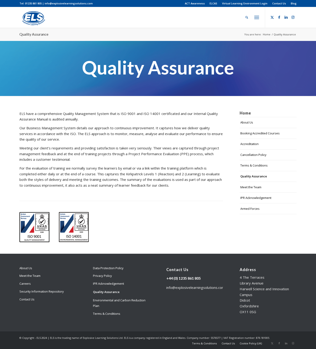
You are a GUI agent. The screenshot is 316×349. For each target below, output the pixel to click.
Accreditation (249, 144)
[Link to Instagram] (293, 17)
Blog (294, 3)
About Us (246, 122)
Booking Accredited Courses (260, 133)
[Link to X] (272, 17)
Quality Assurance (33, 34)
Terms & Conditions (254, 165)
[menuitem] (195, 3)
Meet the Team (250, 187)
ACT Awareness (195, 3)
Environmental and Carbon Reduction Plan (119, 303)
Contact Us (279, 3)
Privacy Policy (102, 276)
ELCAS (213, 3)
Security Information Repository (41, 291)
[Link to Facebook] (279, 17)
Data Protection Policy (108, 268)
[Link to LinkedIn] (286, 17)
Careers (25, 283)
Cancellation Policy (253, 155)
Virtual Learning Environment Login (244, 3)
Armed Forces (250, 209)
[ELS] (33, 17)
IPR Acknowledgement (255, 198)
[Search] (246, 17)
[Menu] (256, 17)
